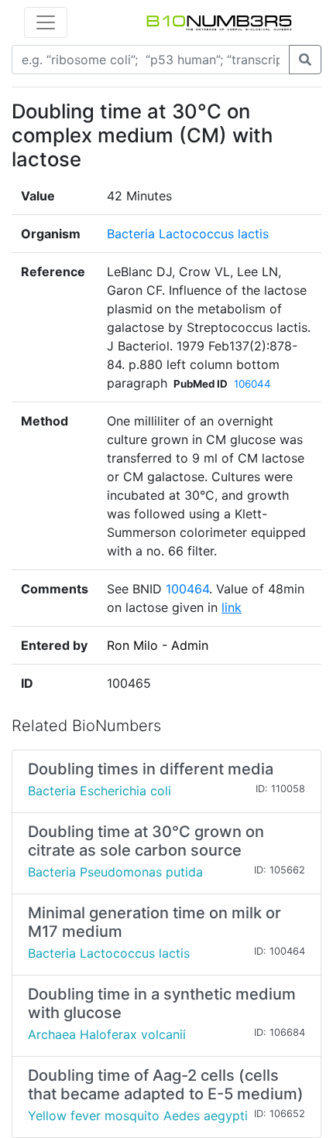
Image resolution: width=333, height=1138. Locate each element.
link (231, 607)
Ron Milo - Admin (157, 645)
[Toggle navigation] (45, 22)
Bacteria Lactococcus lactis (188, 233)
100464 (187, 588)
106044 (252, 384)
